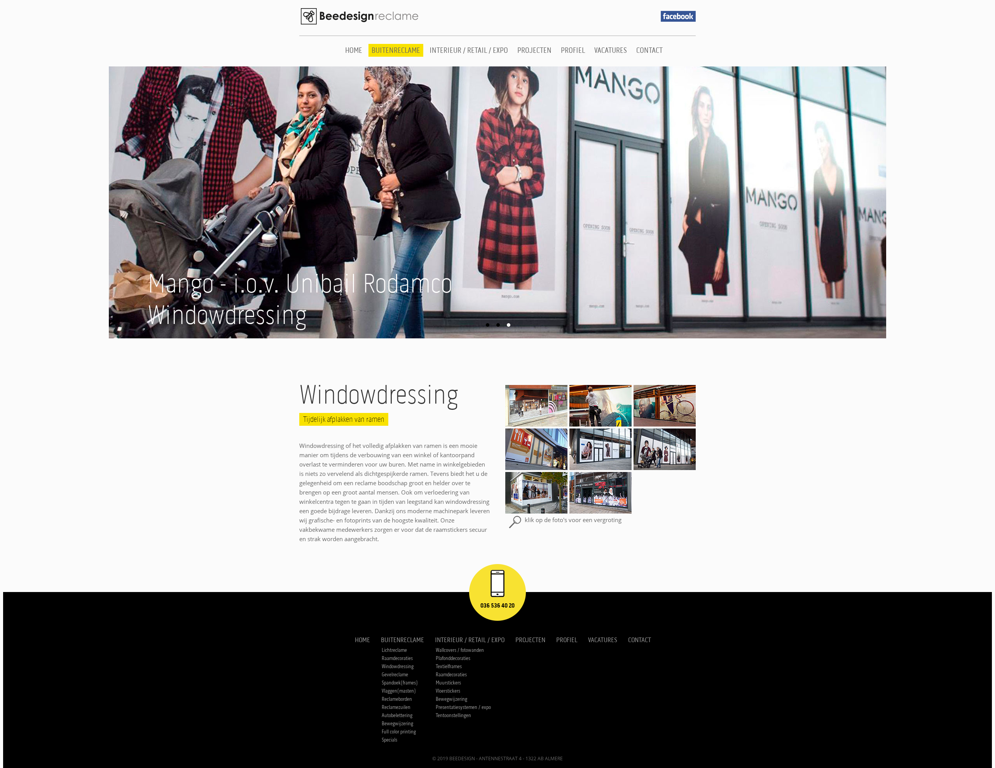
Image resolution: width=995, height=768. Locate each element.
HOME (353, 50)
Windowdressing (398, 666)
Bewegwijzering (397, 723)
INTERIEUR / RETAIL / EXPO (468, 50)
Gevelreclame (395, 674)
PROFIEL (573, 50)
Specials (389, 740)
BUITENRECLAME (396, 50)
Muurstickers (448, 682)
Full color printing (399, 731)
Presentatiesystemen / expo (463, 707)
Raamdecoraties (397, 658)
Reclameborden (397, 699)
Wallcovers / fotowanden (460, 650)
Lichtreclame (394, 650)
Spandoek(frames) (400, 682)
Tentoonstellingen (453, 715)
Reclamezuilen (396, 707)
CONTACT (649, 50)
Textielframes (449, 666)
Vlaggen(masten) (399, 691)
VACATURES (610, 50)
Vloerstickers (448, 691)
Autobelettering (397, 715)
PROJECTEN (534, 50)
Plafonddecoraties (453, 658)
